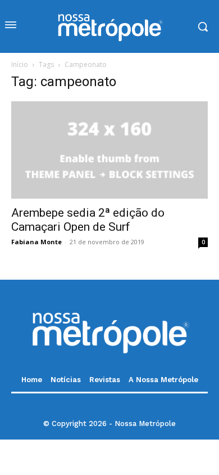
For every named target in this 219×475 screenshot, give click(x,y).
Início (19, 64)
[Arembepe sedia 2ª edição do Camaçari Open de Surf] (109, 150)
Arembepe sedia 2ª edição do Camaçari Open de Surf (88, 220)
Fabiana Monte (36, 242)
